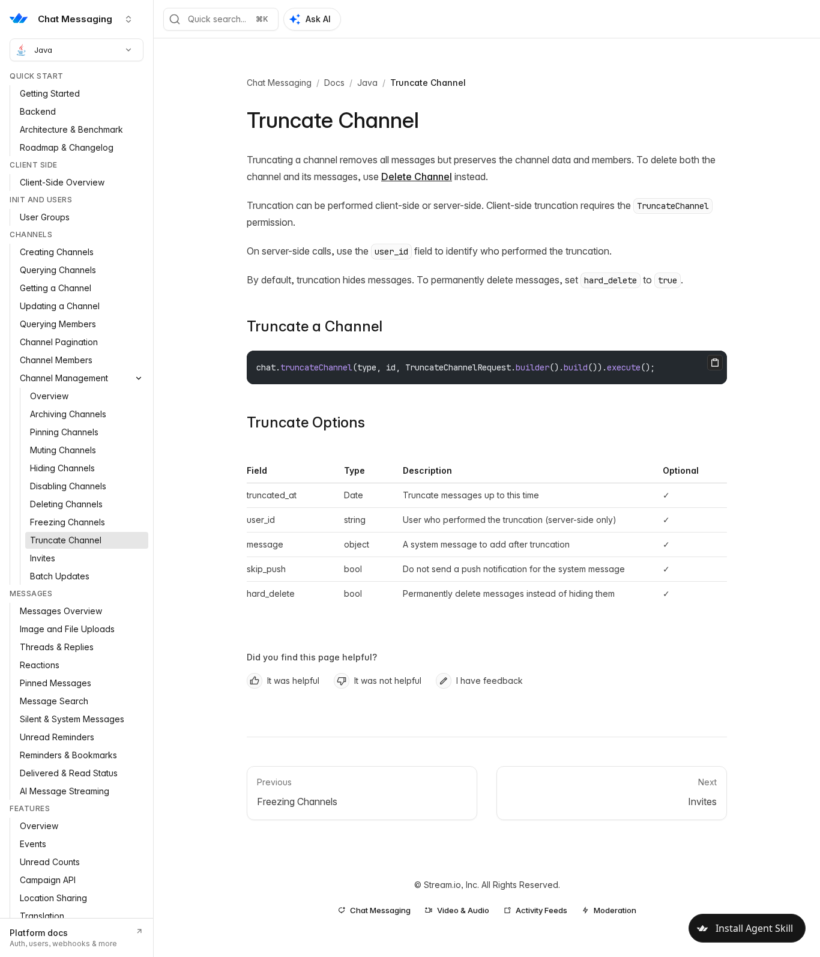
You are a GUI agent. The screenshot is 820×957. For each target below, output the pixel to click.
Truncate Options (306, 422)
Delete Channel (416, 177)
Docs (334, 82)
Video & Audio (463, 910)
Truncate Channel (428, 82)
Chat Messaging (279, 82)
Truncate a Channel (314, 326)
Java (43, 50)
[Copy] (715, 362)
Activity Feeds (541, 910)
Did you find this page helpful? (312, 657)
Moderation (615, 910)
